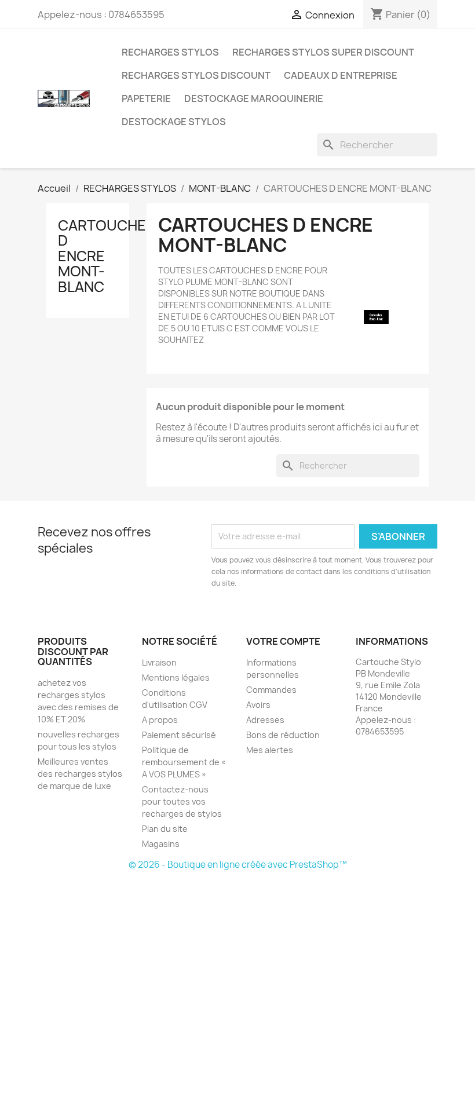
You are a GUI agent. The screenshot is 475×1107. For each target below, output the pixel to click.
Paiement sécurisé (179, 734)
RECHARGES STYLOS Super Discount (323, 52)
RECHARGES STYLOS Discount (196, 75)
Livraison (159, 662)
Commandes (271, 689)
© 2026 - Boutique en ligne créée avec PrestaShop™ (238, 864)
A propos (160, 719)
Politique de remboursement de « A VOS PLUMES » (184, 762)
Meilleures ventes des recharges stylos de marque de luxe (80, 773)
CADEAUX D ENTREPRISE (340, 75)
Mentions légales (176, 677)
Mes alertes (269, 749)
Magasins (161, 843)
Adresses (265, 719)
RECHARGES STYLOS (170, 52)
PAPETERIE (146, 98)
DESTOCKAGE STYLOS (174, 121)
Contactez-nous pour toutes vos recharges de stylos (182, 801)
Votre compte (283, 641)
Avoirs (258, 704)
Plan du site (165, 828)
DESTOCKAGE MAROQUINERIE (253, 98)
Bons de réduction (283, 734)
